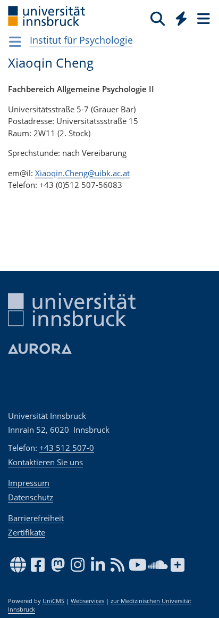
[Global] (178, 16)
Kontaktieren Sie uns (45, 462)
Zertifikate (26, 532)
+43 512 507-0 (66, 447)
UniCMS (53, 601)
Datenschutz (30, 497)
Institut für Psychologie (81, 40)
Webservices (87, 601)
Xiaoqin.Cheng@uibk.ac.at (82, 173)
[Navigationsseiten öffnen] (15, 41)
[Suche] (158, 18)
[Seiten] (202, 18)
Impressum (28, 482)
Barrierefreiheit (36, 518)
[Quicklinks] (181, 18)
